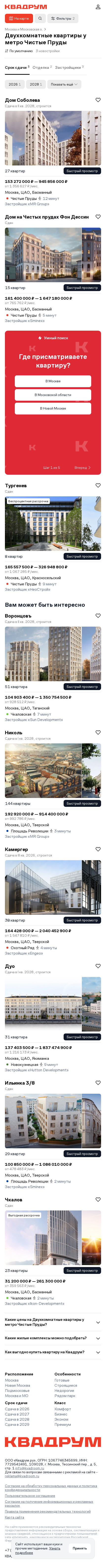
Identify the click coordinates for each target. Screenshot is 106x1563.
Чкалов (13, 1199)
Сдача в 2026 (17, 1409)
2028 (36, 84)
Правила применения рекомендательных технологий (48, 1511)
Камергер (16, 849)
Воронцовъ (18, 616)
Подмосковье (17, 1390)
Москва (11, 1380)
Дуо (10, 966)
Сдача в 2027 (17, 1414)
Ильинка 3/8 (20, 1083)
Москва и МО (16, 1396)
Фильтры (65, 18)
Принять (80, 1548)
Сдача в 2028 (17, 1419)
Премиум (62, 1424)
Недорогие (64, 1390)
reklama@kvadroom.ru (22, 1476)
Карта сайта (14, 1517)
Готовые (62, 1380)
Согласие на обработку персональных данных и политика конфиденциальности (51, 1488)
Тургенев (16, 485)
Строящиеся (65, 1385)
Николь (13, 732)
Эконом (61, 1419)
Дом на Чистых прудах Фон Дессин (47, 217)
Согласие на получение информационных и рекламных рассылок (49, 1503)
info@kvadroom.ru (29, 1468)
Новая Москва (17, 1385)
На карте (22, 18)
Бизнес (60, 1414)
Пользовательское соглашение (30, 1496)
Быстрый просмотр (82, 171)
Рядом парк (64, 1396)
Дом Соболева (22, 100)
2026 (15, 84)
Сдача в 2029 (17, 1424)
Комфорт (62, 1409)
